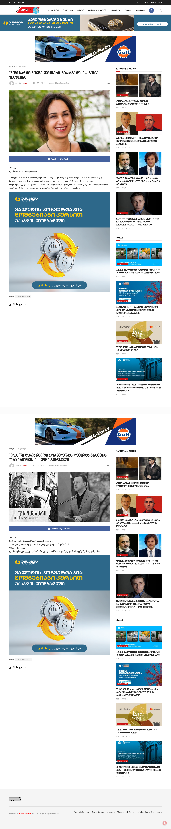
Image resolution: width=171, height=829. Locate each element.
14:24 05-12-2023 (39, 465)
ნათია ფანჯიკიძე (23, 296)
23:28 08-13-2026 (123, 188)
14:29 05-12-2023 (39, 83)
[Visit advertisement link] (85, 51)
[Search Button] (161, 10)
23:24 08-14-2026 (123, 107)
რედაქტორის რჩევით (97, 10)
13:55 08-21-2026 (123, 276)
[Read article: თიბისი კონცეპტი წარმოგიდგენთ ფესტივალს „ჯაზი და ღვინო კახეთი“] (139, 332)
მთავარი (12, 66)
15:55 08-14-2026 (123, 148)
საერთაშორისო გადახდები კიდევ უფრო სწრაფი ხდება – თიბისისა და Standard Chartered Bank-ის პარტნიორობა (138, 387)
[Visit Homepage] (28, 10)
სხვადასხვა (140, 10)
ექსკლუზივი (68, 10)
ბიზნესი (80, 10)
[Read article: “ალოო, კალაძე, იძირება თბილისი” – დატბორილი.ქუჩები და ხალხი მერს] (139, 85)
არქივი (159, 812)
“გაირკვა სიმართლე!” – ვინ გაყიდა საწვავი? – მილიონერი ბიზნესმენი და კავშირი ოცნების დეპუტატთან (138, 141)
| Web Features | (25, 814)
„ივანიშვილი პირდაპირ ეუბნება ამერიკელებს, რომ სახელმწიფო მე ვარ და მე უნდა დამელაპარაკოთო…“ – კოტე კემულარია (137, 221)
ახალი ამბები (53, 10)
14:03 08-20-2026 (123, 354)
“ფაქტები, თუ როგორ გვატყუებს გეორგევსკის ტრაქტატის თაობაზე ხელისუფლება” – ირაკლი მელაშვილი (138, 181)
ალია (25, 83)
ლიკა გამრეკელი (23, 659)
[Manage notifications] (165, 823)
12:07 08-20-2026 (123, 394)
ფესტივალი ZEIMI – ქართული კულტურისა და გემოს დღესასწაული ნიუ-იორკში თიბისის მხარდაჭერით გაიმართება (137, 310)
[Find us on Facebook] (151, 10)
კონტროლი (115, 10)
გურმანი (128, 10)
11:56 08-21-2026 (123, 316)
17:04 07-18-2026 (123, 228)
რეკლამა (12, 2)
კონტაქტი (21, 2)
